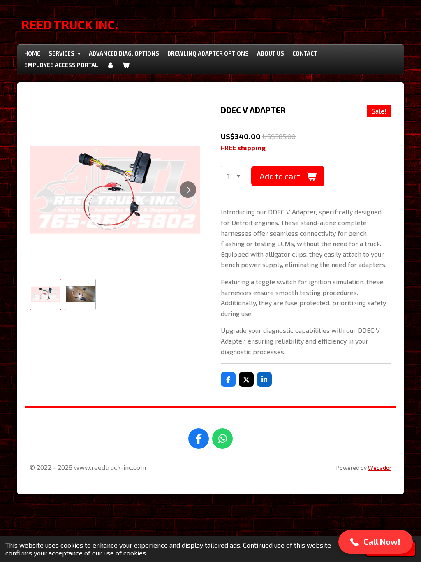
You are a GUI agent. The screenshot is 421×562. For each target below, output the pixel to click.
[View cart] (126, 65)
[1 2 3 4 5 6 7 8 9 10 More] (234, 176)
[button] (45, 294)
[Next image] (188, 189)
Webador (379, 467)
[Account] (110, 65)
